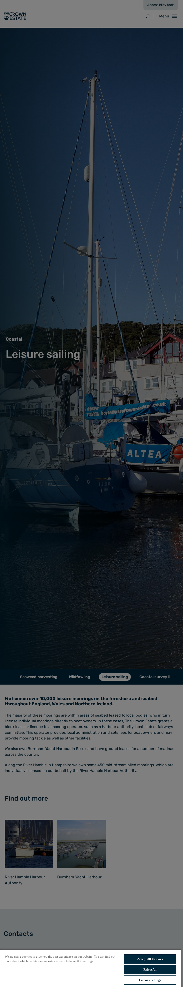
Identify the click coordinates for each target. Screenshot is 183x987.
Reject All (150, 969)
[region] (90, 968)
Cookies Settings (150, 980)
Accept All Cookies (150, 959)
